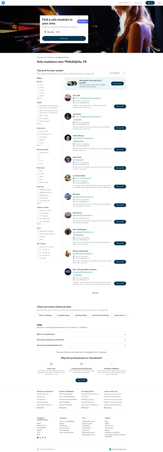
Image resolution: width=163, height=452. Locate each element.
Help (106, 421)
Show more (40, 408)
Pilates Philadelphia (64, 402)
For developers (41, 427)
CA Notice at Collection (112, 432)
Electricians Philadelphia (66, 394)
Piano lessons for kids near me (90, 405)
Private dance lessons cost (44, 405)
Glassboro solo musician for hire (113, 402)
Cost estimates (64, 430)
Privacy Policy (109, 428)
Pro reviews (85, 430)
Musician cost (41, 396)
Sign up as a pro (87, 423)
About (39, 423)
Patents (107, 430)
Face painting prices (42, 402)
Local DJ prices (41, 399)
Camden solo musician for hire (112, 394)
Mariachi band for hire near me (90, 394)
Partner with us (41, 425)
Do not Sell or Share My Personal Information (115, 435)
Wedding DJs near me (88, 399)
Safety (107, 423)
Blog (38, 434)
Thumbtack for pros (88, 421)
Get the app (63, 426)
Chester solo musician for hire (112, 396)
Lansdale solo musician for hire (112, 405)
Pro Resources (86, 428)
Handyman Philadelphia (65, 405)
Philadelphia (51, 57)
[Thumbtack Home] (3, 3)
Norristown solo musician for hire (113, 399)
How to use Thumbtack (67, 421)
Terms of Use (109, 426)
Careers (39, 430)
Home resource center (67, 432)
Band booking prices (42, 394)
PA (45, 57)
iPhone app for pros (88, 432)
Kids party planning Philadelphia (68, 399)
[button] (76, 98)
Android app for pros (88, 435)
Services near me (65, 428)
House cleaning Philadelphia (67, 396)
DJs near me (85, 396)
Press (38, 432)
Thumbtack (40, 57)
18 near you (83, 21)
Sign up (62, 423)
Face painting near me (88, 402)
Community (85, 426)
